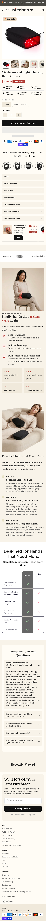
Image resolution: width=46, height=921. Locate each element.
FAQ (3, 860)
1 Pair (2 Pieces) (20, 104)
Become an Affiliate (10, 857)
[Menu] (3, 9)
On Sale (5, 867)
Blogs (4, 863)
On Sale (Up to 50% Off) (11, 845)
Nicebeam (12, 911)
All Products (7, 829)
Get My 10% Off (23, 808)
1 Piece (6, 104)
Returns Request (8, 888)
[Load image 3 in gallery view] (25, 64)
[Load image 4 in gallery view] (34, 64)
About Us (5, 853)
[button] (23, 130)
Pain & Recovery (8, 839)
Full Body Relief (8, 832)
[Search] (7, 9)
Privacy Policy (7, 882)
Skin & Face (6, 842)
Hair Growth (7, 835)
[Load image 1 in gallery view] (6, 64)
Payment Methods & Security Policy (16, 892)
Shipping (5, 875)
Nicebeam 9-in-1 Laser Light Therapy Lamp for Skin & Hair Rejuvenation (20, 227)
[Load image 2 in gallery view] (15, 64)
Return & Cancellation (11, 878)
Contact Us (6, 885)
